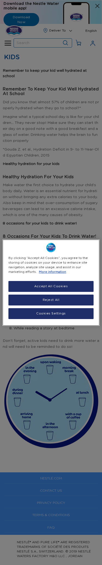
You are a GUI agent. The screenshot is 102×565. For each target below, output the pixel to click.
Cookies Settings (51, 313)
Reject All (51, 299)
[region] (50, 282)
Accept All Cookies (51, 286)
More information (52, 271)
